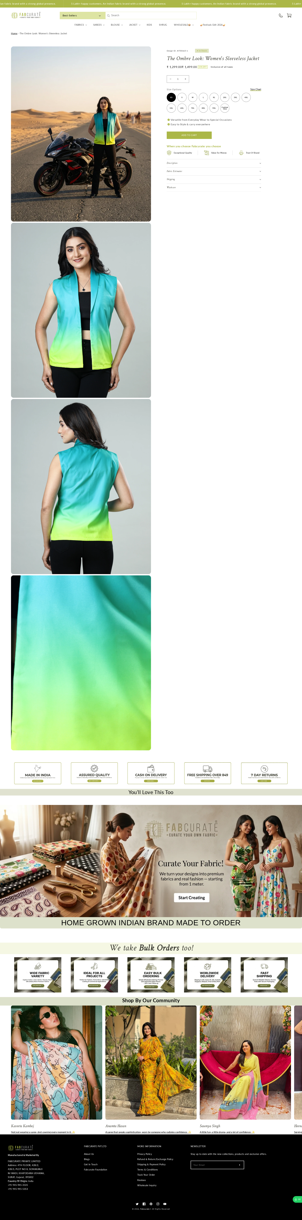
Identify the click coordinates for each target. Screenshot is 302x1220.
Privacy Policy (144, 1154)
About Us (89, 1154)
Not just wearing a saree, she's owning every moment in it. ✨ (43, 1131)
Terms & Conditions (147, 1169)
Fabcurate (144, 1209)
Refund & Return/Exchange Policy (155, 1159)
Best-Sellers (70, 15)
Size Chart (255, 89)
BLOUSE (115, 24)
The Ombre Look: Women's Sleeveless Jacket (43, 33)
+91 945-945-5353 (18, 1189)
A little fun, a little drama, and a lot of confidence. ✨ (227, 1131)
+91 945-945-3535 (18, 1185)
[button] (289, 15)
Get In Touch (91, 1164)
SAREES (97, 24)
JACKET (133, 24)
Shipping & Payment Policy (151, 1164)
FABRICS (79, 24)
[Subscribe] (240, 1165)
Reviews (141, 1180)
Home (14, 33)
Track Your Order (146, 1174)
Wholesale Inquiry (146, 1185)
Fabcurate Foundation (95, 1169)
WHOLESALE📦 (182, 24)
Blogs (87, 1159)
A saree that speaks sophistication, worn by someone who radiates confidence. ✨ (148, 1131)
